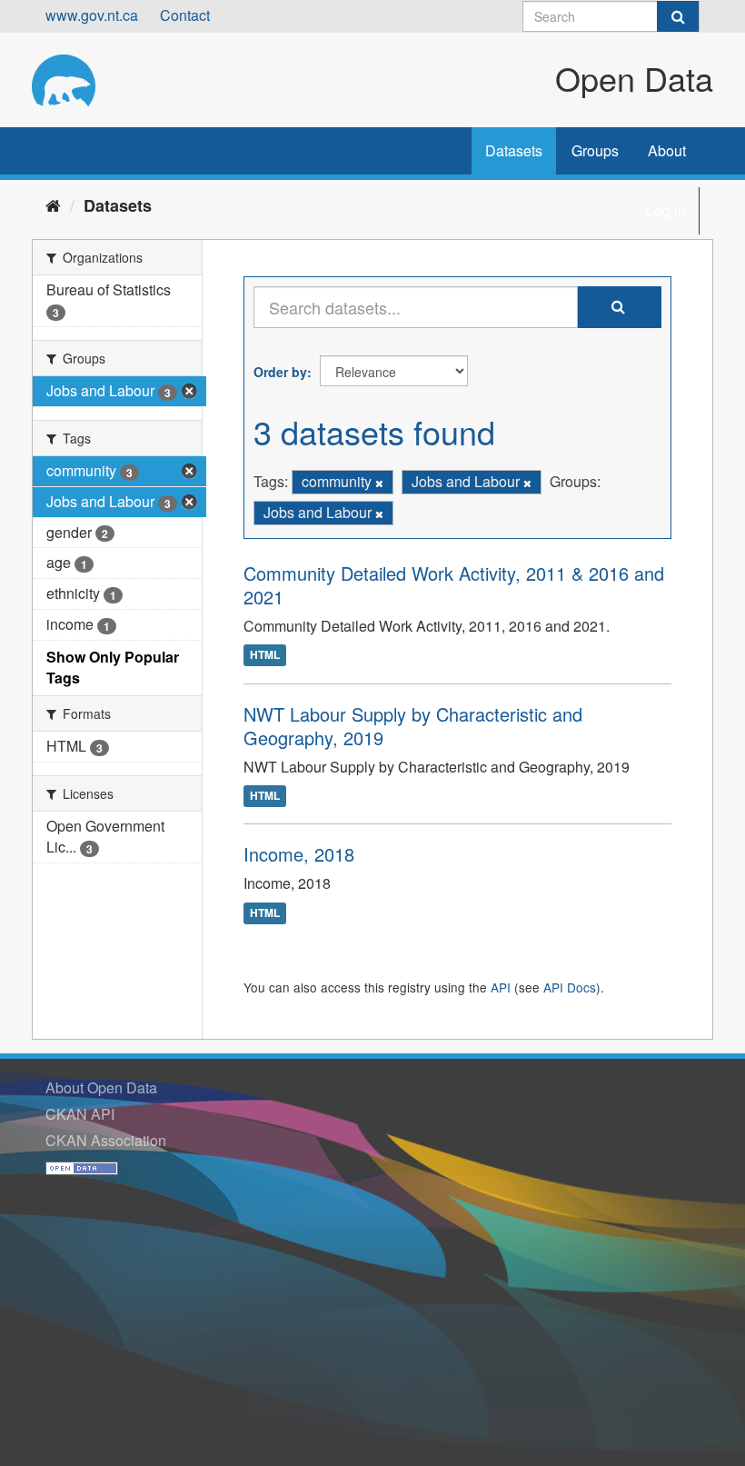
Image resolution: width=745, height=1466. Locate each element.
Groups (595, 150)
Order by (280, 372)
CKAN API (79, 1113)
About (667, 150)
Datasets (513, 150)
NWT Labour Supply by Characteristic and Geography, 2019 (412, 726)
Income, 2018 (298, 854)
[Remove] (379, 482)
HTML (265, 655)
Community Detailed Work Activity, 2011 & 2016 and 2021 (453, 585)
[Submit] (678, 16)
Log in (666, 210)
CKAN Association (105, 1140)
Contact (185, 15)
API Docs (569, 987)
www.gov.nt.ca (91, 15)
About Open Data (101, 1087)
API (501, 987)
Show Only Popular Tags (112, 667)
